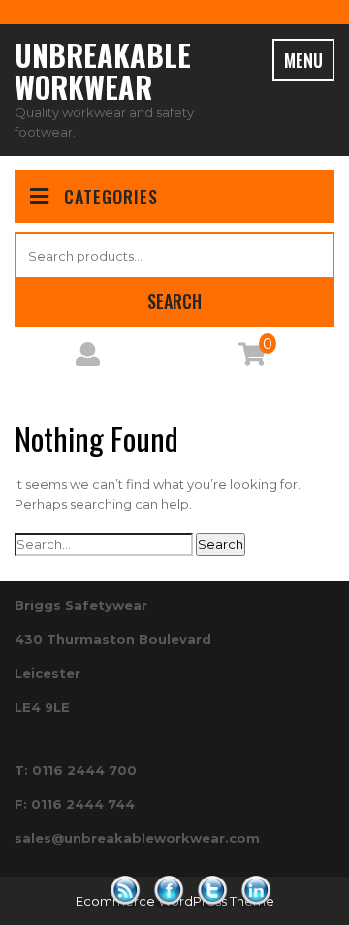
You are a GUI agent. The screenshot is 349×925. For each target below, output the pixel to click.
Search (174, 301)
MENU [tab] (303, 60)
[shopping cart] (252, 358)
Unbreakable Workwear (103, 70)
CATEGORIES (111, 196)
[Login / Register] (88, 358)
